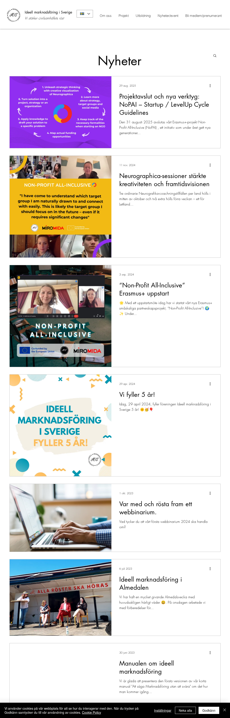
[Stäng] (224, 710)
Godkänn (208, 710)
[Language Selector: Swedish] (85, 14)
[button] (215, 56)
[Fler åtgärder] (211, 85)
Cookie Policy (91, 712)
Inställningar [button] (162, 710)
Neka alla (185, 710)
